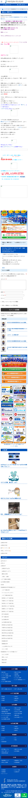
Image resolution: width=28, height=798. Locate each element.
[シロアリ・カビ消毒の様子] (3, 336)
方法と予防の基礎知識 (6, 713)
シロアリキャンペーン (8, 146)
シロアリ (3, 108)
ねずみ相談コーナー (19, 717)
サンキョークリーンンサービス (15, 174)
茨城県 (3, 700)
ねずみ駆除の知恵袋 (5, 581)
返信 (3, 267)
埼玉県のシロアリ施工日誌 (7, 603)
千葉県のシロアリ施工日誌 (7, 600)
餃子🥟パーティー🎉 (5, 547)
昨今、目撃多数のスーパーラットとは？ (11, 514)
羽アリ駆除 (14, 685)
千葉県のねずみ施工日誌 (7, 627)
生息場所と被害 (5, 677)
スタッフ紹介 (17, 769)
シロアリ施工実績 (14, 693)
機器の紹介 (17, 715)
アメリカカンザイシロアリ (7, 592)
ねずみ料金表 (17, 709)
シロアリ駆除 (14, 669)
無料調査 (16, 674)
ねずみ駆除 (14, 704)
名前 (2, 292)
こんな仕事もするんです (7, 646)
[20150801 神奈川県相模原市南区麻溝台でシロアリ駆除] (3, 330)
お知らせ (3, 563)
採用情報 (3, 771)
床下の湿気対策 (5, 614)
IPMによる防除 (5, 762)
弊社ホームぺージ (5, 121)
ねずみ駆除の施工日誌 (6, 622)
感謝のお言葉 (5, 573)
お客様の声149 (4, 545)
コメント (4, 279)
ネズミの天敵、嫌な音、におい (9, 482)
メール (3, 295)
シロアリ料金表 (5, 674)
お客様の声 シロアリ (6, 571)
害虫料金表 (4, 741)
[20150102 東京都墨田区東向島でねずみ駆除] (3, 343)
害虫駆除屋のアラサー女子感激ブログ (9, 651)
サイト (2, 298)
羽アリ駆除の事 (5, 616)
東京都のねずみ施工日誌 (7, 624)
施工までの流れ (18, 672)
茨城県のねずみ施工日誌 (7, 635)
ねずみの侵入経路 (18, 713)
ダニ (16, 737)
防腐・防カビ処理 (18, 749)
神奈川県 (16, 698)
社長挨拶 (3, 769)
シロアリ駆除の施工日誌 (7, 595)
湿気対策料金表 (5, 752)
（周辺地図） (22, 176)
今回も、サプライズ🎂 (6, 550)
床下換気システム (5, 749)
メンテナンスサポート (6, 715)
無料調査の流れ (5, 711)
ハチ (3, 739)
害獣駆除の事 (5, 643)
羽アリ (20, 85)
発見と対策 (17, 675)
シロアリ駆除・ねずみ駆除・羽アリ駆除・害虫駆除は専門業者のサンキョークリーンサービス (14, 1)
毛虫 (16, 739)
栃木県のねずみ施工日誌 (7, 638)
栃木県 (16, 700)
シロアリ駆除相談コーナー (20, 679)
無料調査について (5, 760)
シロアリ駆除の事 (5, 590)
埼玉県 (16, 696)
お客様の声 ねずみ (6, 568)
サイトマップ (4, 773)
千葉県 (3, 698)
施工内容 (3, 672)
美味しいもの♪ (5, 657)
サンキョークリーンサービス (11, 42)
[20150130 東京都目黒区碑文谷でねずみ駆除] (3, 324)
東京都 (3, 696)
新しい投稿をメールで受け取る (10, 305)
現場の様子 (4, 662)
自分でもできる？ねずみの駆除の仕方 (11, 498)
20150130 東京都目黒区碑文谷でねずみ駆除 (16, 322)
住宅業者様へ (17, 762)
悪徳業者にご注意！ (19, 760)
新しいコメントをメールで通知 (10, 301)
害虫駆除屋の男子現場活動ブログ (8, 587)
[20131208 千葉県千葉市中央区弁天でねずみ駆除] (3, 349)
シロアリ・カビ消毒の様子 (13, 334)
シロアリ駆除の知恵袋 (5, 579)
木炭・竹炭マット (5, 751)
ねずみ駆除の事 (5, 619)
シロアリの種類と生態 (6, 675)
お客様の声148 (4, 553)
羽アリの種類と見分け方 (7, 689)
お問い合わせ (22, 4)
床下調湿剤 (17, 751)
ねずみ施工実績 (14, 723)
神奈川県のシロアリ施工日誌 (8, 606)
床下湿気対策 (14, 746)
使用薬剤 (3, 679)
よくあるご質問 (18, 677)
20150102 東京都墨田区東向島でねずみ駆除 (16, 341)
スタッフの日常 (9, 17)
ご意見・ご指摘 (5, 576)
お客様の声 (3, 565)
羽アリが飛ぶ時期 (18, 689)
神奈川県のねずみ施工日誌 (7, 632)
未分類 (2, 584)
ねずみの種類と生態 (6, 709)
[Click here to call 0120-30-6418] (14, 364)
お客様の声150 (4, 542)
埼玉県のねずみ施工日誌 (7, 630)
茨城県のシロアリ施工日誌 (7, 608)
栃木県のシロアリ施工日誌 (7, 611)
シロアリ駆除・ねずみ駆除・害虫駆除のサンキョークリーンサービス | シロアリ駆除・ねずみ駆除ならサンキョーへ (14, 780)
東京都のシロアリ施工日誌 (7, 598)
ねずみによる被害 (18, 711)
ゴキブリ (3, 737)
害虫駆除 (14, 734)
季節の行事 (4, 659)
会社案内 (14, 766)
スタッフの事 (5, 649)
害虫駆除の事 (5, 641)
